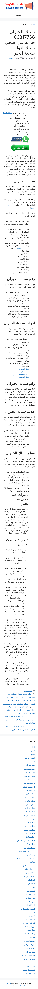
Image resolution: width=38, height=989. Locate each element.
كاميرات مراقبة (29, 916)
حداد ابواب (31, 822)
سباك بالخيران (13, 707)
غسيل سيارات (29, 876)
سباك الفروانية (24, 369)
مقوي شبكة (30, 948)
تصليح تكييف (30, 794)
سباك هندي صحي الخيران (25, 710)
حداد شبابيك (30, 837)
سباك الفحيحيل (23, 377)
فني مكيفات (30, 912)
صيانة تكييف (30, 873)
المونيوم (32, 761)
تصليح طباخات (29, 808)
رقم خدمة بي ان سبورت (26, 858)
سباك (26, 704)
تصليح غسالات (29, 812)
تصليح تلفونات (29, 797)
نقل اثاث (31, 962)
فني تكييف (31, 891)
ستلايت (32, 862)
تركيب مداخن (30, 790)
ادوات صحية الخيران (24, 694)
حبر (33, 819)
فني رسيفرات (29, 894)
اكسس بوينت (30, 758)
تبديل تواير (31, 779)
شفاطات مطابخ (29, 866)
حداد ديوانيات (30, 833)
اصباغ (33, 754)
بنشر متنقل (30, 765)
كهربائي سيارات (29, 923)
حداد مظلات (30, 844)
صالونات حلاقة (29, 869)
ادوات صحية (30, 747)
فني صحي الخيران (21, 713)
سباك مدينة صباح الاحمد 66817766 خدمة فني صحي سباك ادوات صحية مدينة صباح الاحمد (19, 720)
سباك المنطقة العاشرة (21, 374)
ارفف (33, 751)
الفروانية (18, 248)
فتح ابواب (31, 880)
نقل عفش (31, 966)
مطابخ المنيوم (29, 941)
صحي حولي (25, 372)
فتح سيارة (31, 884)
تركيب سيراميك (29, 787)
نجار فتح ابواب (29, 959)
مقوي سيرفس (29, 945)
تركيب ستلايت (29, 783)
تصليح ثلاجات (30, 801)
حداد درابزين (30, 826)
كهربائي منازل (29, 927)
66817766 (7, 113)
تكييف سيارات (29, 815)
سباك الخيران (18, 704)
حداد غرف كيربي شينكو (26, 840)
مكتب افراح (30, 952)
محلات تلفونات (29, 934)
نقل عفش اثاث (29, 970)
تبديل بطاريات (29, 776)
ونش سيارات (30, 973)
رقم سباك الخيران (21, 697)
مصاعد (32, 937)
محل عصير (31, 930)
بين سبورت (30, 772)
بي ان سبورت (29, 769)
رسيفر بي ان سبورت (27, 851)
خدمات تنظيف (29, 848)
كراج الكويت (30, 919)
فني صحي (28, 691)
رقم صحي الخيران (21, 700)
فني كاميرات (30, 905)
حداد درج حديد (29, 830)
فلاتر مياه (31, 887)
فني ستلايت (30, 898)
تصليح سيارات (29, 805)
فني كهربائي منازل (28, 909)
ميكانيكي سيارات (28, 955)
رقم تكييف (31, 855)
